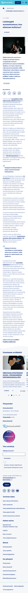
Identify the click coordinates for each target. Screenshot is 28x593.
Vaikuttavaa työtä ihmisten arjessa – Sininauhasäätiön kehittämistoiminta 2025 (13, 375)
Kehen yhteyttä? (8, 421)
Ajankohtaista (10, 8)
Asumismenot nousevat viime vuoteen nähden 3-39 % (14, 238)
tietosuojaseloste (8, 478)
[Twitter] (9, 93)
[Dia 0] (11, 395)
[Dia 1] (14, 395)
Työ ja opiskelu (7, 550)
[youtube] (17, 490)
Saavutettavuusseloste (9, 571)
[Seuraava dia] (19, 395)
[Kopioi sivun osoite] (19, 93)
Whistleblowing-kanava (9, 578)
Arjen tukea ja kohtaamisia (10, 501)
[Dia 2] (16, 395)
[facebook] (8, 490)
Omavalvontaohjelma (9, 574)
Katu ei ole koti (7, 534)
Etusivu (5, 8)
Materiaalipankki (19, 586)
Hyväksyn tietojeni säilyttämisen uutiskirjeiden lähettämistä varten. (13, 466)
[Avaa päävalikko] (26, 2)
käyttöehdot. (7, 480)
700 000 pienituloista (12, 156)
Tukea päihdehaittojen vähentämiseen (14, 508)
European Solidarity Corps (10, 527)
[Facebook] (4, 93)
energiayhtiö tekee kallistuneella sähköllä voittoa (13, 100)
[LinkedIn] (14, 93)
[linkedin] (13, 490)
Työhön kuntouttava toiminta (11, 516)
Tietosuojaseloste (8, 589)
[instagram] (4, 490)
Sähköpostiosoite (8, 450)
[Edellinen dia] (9, 395)
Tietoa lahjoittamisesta (9, 538)
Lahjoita (18, 2)
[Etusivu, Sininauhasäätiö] (6, 3)
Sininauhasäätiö (7, 547)
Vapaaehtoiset (7, 525)
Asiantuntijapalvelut (8, 554)
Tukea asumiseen (8, 504)
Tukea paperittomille (9, 512)
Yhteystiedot (7, 417)
